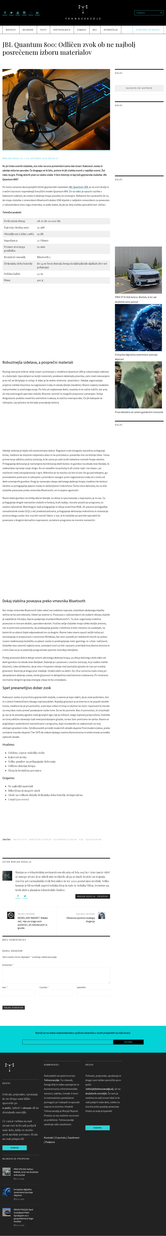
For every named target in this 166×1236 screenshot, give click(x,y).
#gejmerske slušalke (65, 839)
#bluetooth (20, 839)
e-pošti (6, 1107)
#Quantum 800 (93, 839)
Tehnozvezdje (51, 1080)
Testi (43, 29)
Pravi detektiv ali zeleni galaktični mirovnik (139, 412)
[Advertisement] (61, 427)
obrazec (27, 1107)
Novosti (11, 29)
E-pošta (44, 987)
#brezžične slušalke (40, 839)
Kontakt (48, 1137)
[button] (5, 323)
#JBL (81, 839)
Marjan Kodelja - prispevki (92, 896)
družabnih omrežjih (96, 1093)
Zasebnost (73, 1137)
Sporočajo (111, 29)
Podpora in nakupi (148, 29)
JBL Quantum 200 (78, 187)
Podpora (50, 1142)
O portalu (60, 1137)
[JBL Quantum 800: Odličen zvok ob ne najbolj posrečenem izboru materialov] (56, 149)
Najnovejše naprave (139, 88)
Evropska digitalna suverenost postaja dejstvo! (23, 1192)
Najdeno (28, 29)
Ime (4, 987)
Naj (95, 29)
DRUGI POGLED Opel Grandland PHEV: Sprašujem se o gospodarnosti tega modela (23, 1215)
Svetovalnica (62, 29)
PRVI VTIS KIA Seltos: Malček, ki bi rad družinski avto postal (26, 1172)
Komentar (7, 964)
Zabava (81, 29)
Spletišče (81, 987)
